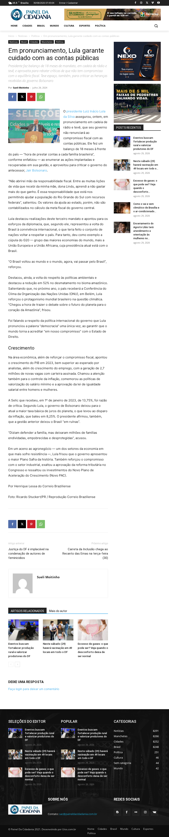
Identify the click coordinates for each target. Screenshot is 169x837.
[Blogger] (117, 812)
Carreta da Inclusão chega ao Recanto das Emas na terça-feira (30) (85, 553)
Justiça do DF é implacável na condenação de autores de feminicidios (28, 553)
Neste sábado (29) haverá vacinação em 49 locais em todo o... (145, 165)
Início (11, 36)
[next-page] (17, 664)
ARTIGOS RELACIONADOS (27, 611)
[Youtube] (158, 3)
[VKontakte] (154, 812)
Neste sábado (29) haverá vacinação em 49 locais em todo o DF (57, 648)
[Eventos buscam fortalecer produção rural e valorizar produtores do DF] (23, 629)
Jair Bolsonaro (36, 170)
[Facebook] (135, 3)
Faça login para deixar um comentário (33, 689)
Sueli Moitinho (21, 87)
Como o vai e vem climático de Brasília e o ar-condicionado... (146, 208)
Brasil (24, 41)
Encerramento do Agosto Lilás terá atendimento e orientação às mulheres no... (143, 231)
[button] (156, 26)
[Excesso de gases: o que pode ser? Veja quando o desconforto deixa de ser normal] (93, 629)
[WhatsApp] (41, 97)
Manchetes (47, 41)
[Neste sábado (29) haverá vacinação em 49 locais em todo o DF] (58, 629)
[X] (147, 3)
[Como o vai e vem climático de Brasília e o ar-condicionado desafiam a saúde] (122, 207)
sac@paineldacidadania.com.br (78, 814)
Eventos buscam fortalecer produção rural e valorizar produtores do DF (39, 734)
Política (35, 36)
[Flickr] (136, 812)
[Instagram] (141, 3)
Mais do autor (58, 611)
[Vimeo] (152, 3)
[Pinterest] (31, 97)
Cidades (34, 41)
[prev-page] (10, 664)
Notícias (22, 36)
